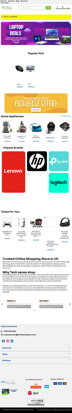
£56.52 (7, 238)
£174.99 (22, 141)
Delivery (6, 360)
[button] (2, 304)
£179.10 (50, 141)
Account (62, 8)
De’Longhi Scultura (7, 137)
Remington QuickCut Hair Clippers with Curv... (36, 234)
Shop (5, 354)
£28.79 (65, 141)
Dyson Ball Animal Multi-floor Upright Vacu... (22, 234)
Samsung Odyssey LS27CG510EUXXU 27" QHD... (52, 243)
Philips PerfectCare (36, 137)
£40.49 (36, 240)
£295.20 (21, 240)
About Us (6, 348)
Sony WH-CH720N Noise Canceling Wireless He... (64, 235)
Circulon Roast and (64, 137)
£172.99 (7, 141)
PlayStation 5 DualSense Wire (7, 233)
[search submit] (48, 8)
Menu (68, 8)
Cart (57, 8)
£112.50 (65, 242)
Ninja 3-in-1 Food (21, 137)
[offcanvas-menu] (68, 7)
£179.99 (36, 141)
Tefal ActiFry (50, 138)
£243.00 (50, 250)
